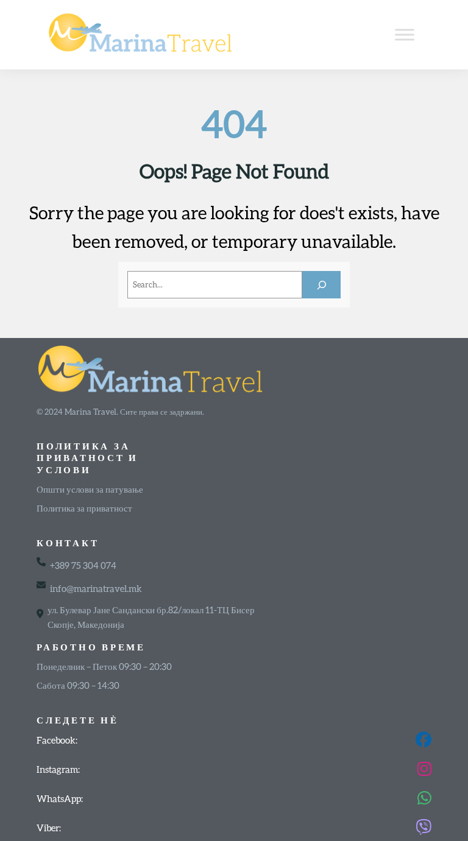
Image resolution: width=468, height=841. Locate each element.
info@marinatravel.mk (96, 588)
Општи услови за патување (90, 489)
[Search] (321, 284)
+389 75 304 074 (83, 565)
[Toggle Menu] (404, 34)
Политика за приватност (84, 507)
